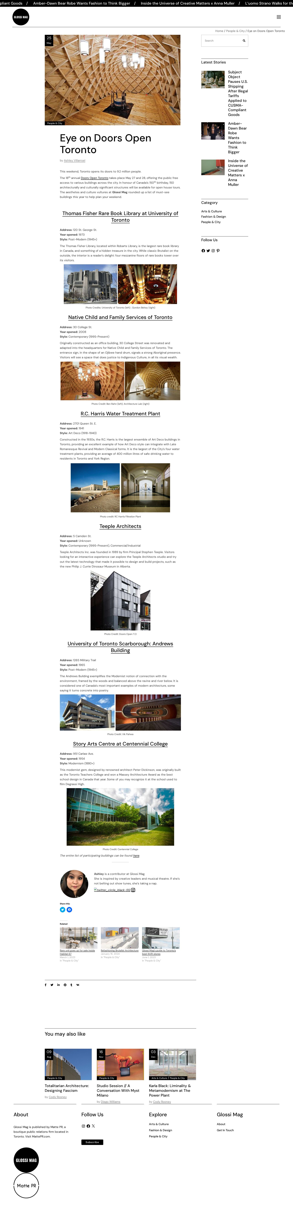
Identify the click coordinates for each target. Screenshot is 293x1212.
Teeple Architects (120, 526)
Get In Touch (225, 1130)
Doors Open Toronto (94, 178)
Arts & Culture (159, 1078)
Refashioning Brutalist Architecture (120, 950)
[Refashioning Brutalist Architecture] (120, 938)
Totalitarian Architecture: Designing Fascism (67, 1088)
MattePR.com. (41, 1136)
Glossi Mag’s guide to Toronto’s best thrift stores (159, 952)
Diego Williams (110, 1102)
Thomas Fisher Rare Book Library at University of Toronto (120, 216)
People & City (235, 31)
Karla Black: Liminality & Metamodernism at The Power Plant (170, 1090)
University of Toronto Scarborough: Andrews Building (120, 647)
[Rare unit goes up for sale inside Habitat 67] (78, 938)
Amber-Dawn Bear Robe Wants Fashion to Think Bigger (237, 137)
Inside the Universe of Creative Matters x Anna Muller (109, 3)
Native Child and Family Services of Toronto (120, 317)
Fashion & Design (213, 217)
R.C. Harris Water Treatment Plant (120, 413)
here (136, 855)
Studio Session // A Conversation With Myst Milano (118, 1090)
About (221, 1124)
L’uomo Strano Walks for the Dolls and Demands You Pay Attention (225, 3)
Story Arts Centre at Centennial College (120, 743)
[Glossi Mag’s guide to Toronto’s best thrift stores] (161, 938)
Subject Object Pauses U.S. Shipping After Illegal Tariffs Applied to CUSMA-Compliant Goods (238, 93)
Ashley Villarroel (74, 160)
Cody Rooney (58, 1097)
